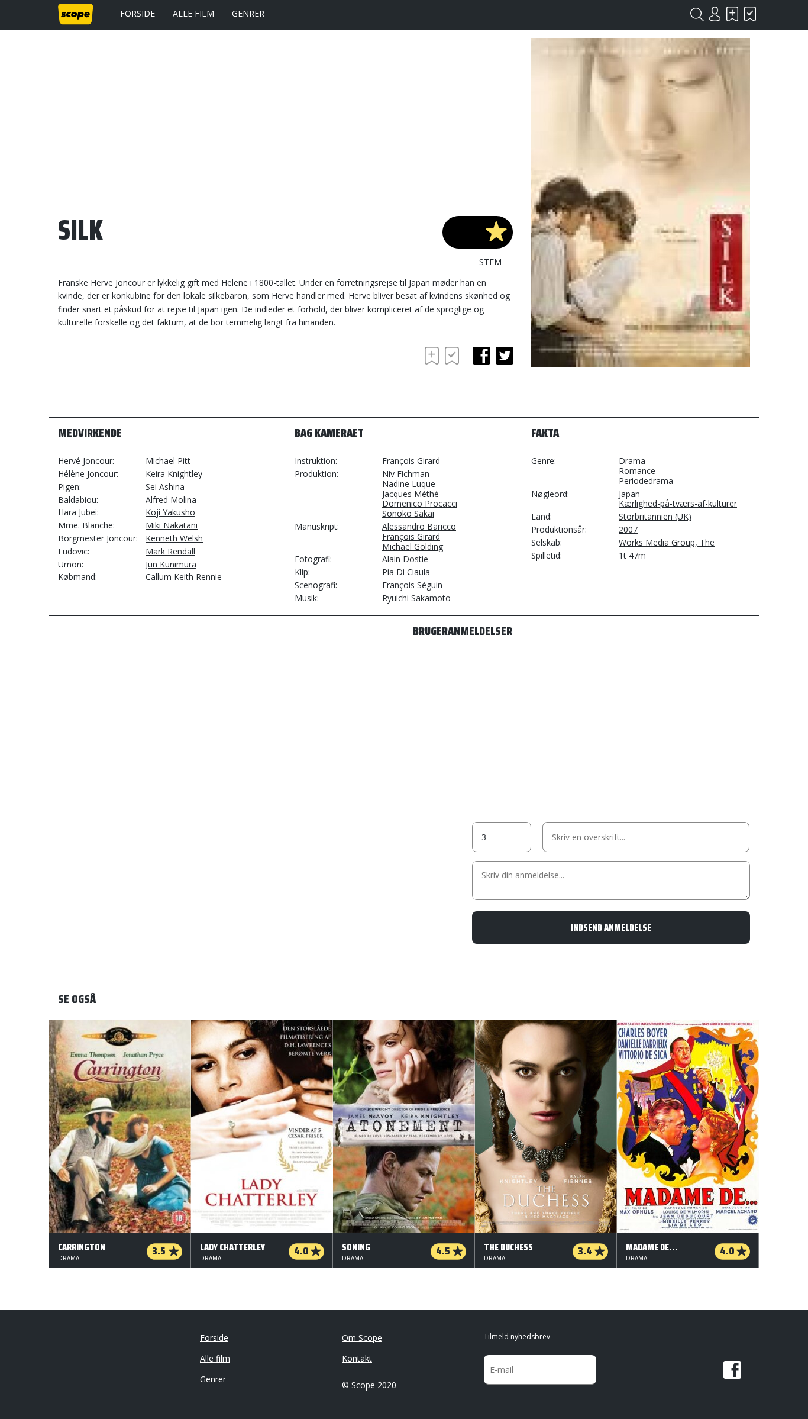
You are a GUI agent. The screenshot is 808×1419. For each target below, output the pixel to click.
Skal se (732, 14)
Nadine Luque (408, 483)
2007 (628, 529)
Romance (637, 470)
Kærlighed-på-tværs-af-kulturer (678, 503)
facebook (481, 356)
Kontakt (357, 1358)
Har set (750, 14)
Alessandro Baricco (419, 526)
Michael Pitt (168, 460)
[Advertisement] (152, 376)
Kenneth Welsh (174, 538)
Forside (137, 13)
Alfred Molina (171, 499)
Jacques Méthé (410, 493)
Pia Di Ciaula (406, 572)
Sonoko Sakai (408, 513)
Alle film (193, 13)
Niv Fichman (405, 473)
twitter (504, 356)
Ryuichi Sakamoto (416, 598)
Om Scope (362, 1337)
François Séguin (412, 585)
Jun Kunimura (171, 564)
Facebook (732, 1370)
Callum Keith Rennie (184, 576)
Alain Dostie (405, 559)
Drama (632, 460)
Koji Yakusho (170, 512)
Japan (629, 493)
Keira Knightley (174, 473)
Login (714, 14)
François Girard (411, 460)
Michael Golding (412, 546)
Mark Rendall (170, 551)
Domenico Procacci (419, 503)
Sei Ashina (165, 486)
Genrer (248, 13)
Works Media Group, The (667, 542)
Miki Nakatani (172, 525)
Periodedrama (646, 480)
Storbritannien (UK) (655, 516)
